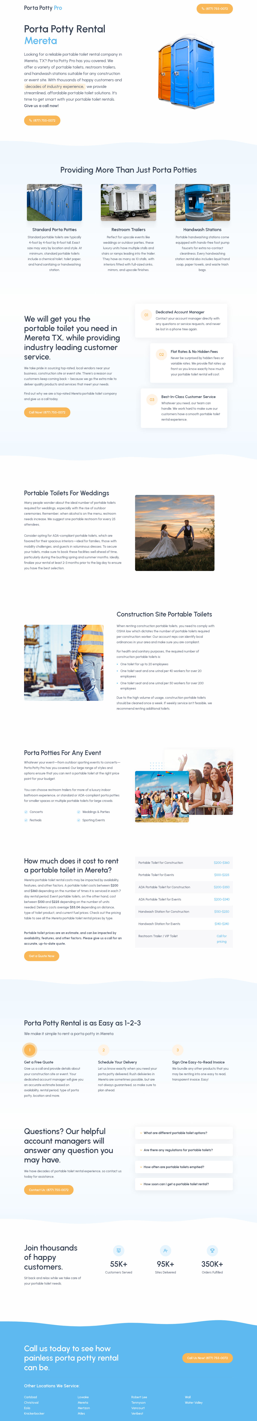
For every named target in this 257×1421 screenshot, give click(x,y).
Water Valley (194, 1402)
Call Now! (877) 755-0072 (47, 412)
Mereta (83, 1402)
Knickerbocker (34, 1413)
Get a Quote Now (41, 956)
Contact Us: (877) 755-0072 (49, 1190)
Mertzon (84, 1408)
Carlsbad (30, 1397)
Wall (188, 1397)
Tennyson (138, 1402)
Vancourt (138, 1408)
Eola (27, 1408)
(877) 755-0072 (217, 9)
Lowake (83, 1397)
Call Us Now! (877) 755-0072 (207, 1358)
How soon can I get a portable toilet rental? (176, 1184)
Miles (81, 1413)
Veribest (137, 1413)
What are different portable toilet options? (175, 1133)
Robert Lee (139, 1397)
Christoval (31, 1402)
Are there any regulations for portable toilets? (178, 1150)
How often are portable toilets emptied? (174, 1167)
